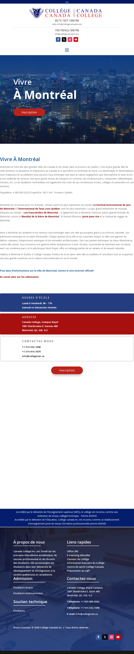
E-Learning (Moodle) (78, 555)
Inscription (29, 112)
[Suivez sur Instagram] (70, 39)
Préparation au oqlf (78, 570)
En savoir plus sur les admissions (19, 276)
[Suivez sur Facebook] (58, 39)
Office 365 (72, 551)
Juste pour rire (90, 216)
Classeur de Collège (78, 559)
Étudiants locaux (23, 587)
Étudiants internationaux (28, 593)
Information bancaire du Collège (85, 562)
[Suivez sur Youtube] (76, 39)
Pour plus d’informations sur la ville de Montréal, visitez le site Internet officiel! (47, 270)
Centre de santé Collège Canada (85, 566)
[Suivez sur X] (64, 39)
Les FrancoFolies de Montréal (41, 212)
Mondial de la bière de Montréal (40, 216)
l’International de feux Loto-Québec (39, 208)
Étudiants (19, 610)
